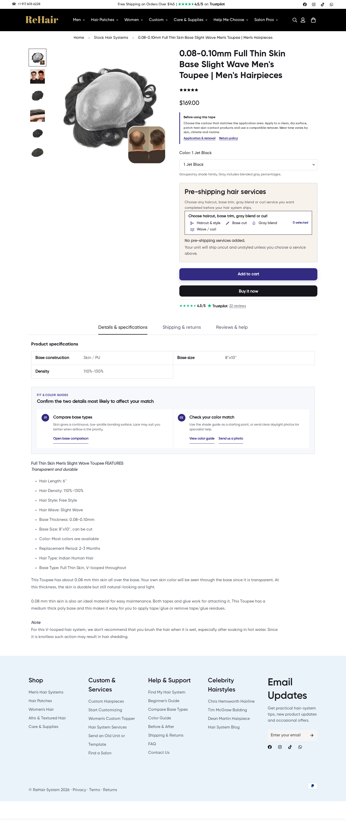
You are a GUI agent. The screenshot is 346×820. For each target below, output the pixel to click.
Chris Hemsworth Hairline (231, 702)
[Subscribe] (311, 735)
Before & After (161, 727)
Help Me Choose (229, 20)
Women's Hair (41, 710)
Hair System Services (107, 727)
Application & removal (200, 138)
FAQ (152, 744)
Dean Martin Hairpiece (229, 719)
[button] (293, 20)
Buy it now (248, 291)
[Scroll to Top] (336, 792)
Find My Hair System (166, 692)
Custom (156, 20)
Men (77, 20)
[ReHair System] (41, 20)
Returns (110, 790)
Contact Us (158, 753)
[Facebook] (304, 4)
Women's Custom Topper (111, 719)
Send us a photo (231, 438)
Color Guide (159, 718)
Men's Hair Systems (46, 692)
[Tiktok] (322, 4)
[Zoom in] (156, 59)
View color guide (202, 438)
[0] (313, 20)
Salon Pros (264, 20)
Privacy (79, 790)
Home (79, 38)
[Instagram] (313, 4)
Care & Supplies (188, 20)
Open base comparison (70, 438)
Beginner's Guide (163, 701)
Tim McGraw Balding (227, 710)
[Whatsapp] (331, 4)
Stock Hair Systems (111, 38)
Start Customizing (105, 710)
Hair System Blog (224, 727)
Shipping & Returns (165, 736)
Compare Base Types (168, 710)
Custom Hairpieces (106, 702)
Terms (94, 790)
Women (131, 20)
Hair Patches (102, 20)
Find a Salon (99, 753)
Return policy (228, 138)
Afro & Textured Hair (47, 718)
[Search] (293, 20)
